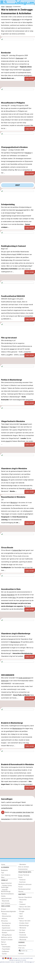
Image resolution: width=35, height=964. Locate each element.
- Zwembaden (5, 947)
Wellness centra (6, 937)
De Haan (13, 427)
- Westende (22, 939)
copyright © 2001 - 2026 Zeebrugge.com (24, 961)
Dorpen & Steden (7, 940)
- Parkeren (22, 880)
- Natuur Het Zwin (24, 907)
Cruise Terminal (23, 875)
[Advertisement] (17, 84)
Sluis (14, 597)
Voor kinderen (5, 875)
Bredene (28, 153)
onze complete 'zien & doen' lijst (23, 812)
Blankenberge (15, 642)
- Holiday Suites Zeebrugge (6, 886)
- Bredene (21, 932)
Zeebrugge (16, 19)
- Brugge (21, 911)
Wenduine (4, 427)
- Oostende (22, 935)
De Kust (21, 918)
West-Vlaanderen (24, 909)
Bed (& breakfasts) (7, 894)
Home (3, 864)
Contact (21, 953)
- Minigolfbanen (6, 935)
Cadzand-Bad (16, 550)
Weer (3, 877)
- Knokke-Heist (23, 923)
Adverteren (22, 945)
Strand (3, 909)
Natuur (3, 942)
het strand (26, 70)
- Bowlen (4, 932)
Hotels (3, 896)
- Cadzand (21, 904)
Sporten (4, 944)
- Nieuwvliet (22, 899)
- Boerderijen (5, 925)
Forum (20, 887)
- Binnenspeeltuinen (8, 930)
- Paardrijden (5, 949)
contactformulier (6, 808)
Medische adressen (25, 884)
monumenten (5, 819)
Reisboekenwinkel (24, 889)
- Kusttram (22, 882)
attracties (26, 816)
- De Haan (21, 930)
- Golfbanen (5, 951)
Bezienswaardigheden (8, 911)
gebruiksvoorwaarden (5, 961)
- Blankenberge (23, 925)
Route (20, 877)
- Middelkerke (23, 937)
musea (20, 816)
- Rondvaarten (6, 923)
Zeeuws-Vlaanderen (8, 595)
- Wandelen (22, 864)
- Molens (4, 918)
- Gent (20, 914)
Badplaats (4, 870)
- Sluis (20, 902)
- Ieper (20, 916)
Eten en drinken (23, 867)
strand (12, 349)
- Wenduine (22, 928)
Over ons (21, 948)
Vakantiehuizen (6, 898)
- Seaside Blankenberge (5, 890)
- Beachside (5, 901)
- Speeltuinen (5, 928)
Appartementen (6, 883)
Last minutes (5, 903)
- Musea (4, 914)
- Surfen (4, 954)
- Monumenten (6, 916)
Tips (2, 873)
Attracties (4, 921)
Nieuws (20, 891)
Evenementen (23, 869)
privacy (12, 961)
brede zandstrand (25, 678)
